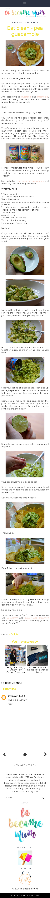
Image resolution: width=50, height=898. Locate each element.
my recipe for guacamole (30, 181)
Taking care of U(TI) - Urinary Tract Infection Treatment (15, 670)
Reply (10, 704)
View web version (25, 765)
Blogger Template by (25, 895)
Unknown (13, 696)
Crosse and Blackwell (37, 618)
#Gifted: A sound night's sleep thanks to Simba (37, 670)
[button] (25, 3)
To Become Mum (29, 888)
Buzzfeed (26, 97)
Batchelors (42, 97)
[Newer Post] (5, 753)
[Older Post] (45, 753)
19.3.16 (22, 696)
